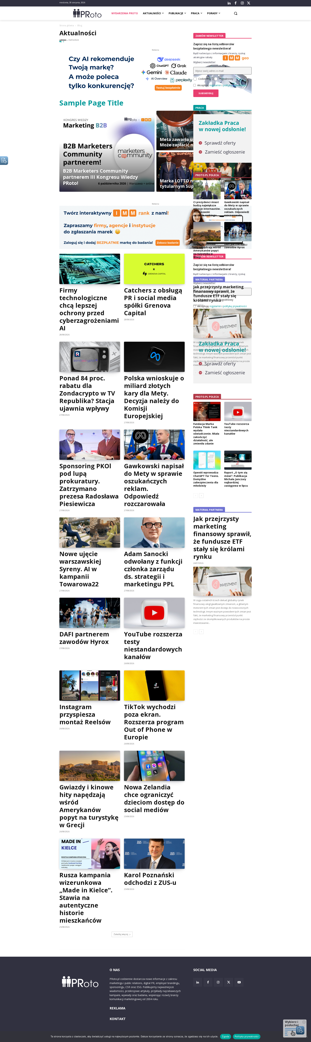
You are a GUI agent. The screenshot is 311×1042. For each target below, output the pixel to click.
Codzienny (204, 78)
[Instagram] (242, 3)
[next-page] (201, 495)
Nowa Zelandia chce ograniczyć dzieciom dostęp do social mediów (154, 798)
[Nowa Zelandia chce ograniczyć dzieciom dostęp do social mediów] (154, 766)
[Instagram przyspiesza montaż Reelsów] (89, 685)
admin (62, 40)
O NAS (115, 970)
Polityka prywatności (247, 1036)
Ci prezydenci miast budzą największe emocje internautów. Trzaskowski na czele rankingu (206, 208)
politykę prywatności (235, 85)
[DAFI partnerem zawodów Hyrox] (89, 613)
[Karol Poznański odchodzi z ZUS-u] (154, 854)
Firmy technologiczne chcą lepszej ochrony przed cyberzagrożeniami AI (89, 309)
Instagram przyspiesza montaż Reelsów (85, 714)
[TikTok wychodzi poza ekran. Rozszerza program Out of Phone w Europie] (154, 685)
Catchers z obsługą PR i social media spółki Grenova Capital (153, 301)
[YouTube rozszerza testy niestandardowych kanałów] (154, 613)
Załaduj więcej (121, 934)
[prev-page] (195, 495)
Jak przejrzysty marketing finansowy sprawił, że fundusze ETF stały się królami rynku (222, 538)
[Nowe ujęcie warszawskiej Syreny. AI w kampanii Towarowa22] (89, 532)
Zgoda (225, 1036)
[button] (235, 13)
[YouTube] (239, 982)
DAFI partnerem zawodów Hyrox (84, 638)
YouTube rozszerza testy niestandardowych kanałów (153, 645)
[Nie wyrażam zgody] (306, 1036)
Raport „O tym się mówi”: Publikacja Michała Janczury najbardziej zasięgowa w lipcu (236, 479)
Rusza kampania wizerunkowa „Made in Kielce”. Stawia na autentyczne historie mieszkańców (85, 897)
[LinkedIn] (229, 3)
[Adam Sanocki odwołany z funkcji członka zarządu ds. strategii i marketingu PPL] (154, 532)
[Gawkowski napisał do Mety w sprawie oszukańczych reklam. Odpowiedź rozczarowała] (154, 445)
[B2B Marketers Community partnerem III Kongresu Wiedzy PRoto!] (107, 151)
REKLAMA (117, 1008)
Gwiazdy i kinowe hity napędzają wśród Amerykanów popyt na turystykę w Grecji (88, 806)
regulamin (215, 85)
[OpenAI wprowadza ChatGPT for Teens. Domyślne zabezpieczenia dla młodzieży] (207, 460)
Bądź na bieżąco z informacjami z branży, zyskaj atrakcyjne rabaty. (219, 55)
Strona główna (66, 25)
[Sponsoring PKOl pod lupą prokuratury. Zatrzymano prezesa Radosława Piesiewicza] (89, 445)
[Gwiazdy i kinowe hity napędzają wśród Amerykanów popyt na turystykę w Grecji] (89, 766)
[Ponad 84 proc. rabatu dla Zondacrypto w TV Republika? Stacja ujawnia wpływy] (89, 357)
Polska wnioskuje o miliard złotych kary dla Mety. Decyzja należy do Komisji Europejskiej (154, 397)
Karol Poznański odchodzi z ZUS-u (150, 879)
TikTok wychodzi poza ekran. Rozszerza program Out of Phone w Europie (154, 722)
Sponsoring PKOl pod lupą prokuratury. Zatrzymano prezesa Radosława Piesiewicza (89, 485)
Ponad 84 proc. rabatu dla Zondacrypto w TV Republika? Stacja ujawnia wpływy (87, 393)
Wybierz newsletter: (204, 62)
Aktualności (77, 33)
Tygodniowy (226, 78)
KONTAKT (118, 1019)
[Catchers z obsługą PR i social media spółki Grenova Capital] (154, 269)
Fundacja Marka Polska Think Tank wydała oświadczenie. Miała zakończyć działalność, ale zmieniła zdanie (206, 433)
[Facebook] (235, 3)
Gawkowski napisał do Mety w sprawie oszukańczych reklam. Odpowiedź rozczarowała (154, 485)
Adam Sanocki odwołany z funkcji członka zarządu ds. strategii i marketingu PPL (153, 569)
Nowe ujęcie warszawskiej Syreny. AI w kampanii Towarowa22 (80, 569)
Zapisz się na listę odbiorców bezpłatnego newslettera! (213, 46)
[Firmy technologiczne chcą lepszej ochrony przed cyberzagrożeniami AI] (89, 269)
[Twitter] (249, 3)
